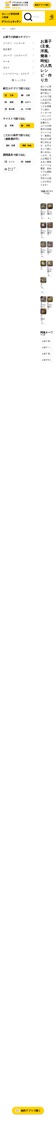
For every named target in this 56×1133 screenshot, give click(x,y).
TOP (3, 29)
